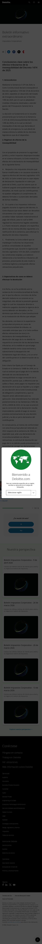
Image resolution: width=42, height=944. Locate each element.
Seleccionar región (15, 492)
